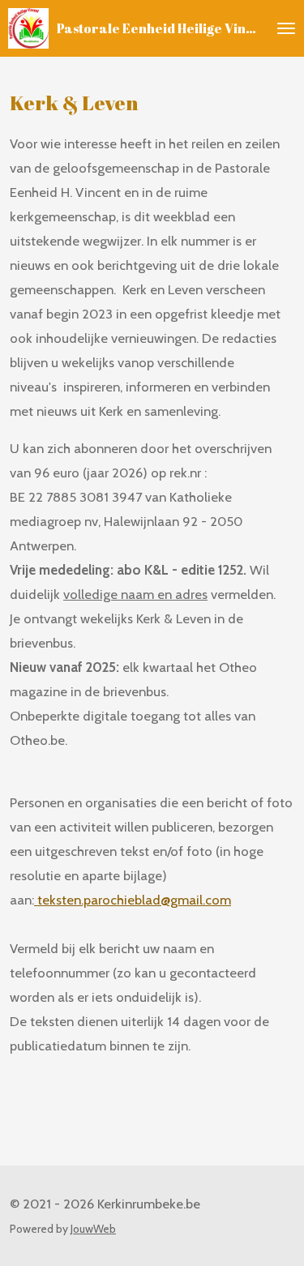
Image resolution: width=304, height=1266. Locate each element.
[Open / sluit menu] (286, 28)
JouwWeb (93, 1228)
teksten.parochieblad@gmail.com (132, 900)
